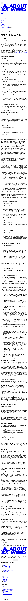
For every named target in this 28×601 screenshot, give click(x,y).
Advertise (3, 25)
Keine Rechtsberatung (8, 594)
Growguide (5, 577)
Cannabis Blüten (6, 566)
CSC (2, 22)
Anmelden (16, 559)
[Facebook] (1, 597)
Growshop (3, 14)
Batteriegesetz (6, 591)
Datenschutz (6, 587)
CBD (2, 13)
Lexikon (5, 580)
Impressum (5, 586)
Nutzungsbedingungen (8, 589)
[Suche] (8, 27)
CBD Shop (3, 20)
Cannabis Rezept (4, 27)
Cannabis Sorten (6, 569)
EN (10, 27)
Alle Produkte (6, 571)
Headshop (3, 16)
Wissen (2, 24)
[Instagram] (3, 597)
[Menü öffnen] (2, 3)
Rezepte (5, 579)
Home (4, 29)
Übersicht (5, 565)
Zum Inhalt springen (5, 1)
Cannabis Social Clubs (8, 570)
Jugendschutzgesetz (7, 592)
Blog (4, 576)
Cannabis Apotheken (7, 567)
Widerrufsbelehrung (7, 590)
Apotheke (3, 18)
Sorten (4, 581)
